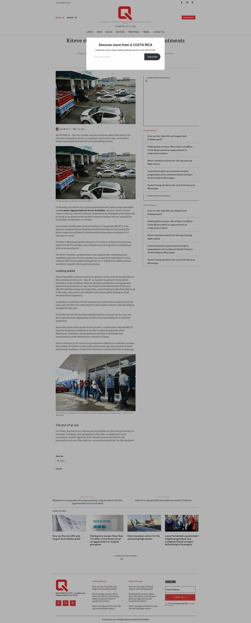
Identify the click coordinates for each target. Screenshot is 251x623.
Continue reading (125, 64)
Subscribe (152, 56)
